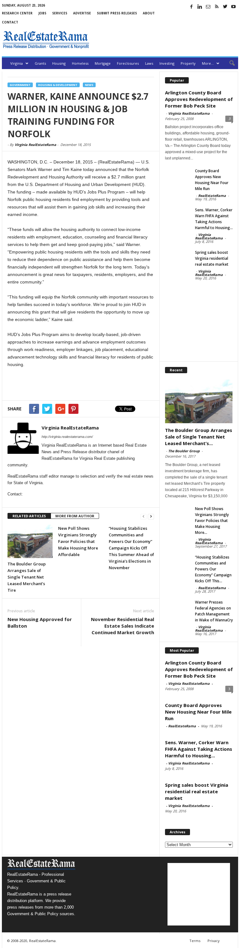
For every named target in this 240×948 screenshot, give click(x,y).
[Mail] (208, 6)
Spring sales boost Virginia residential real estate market (211, 258)
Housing (59, 63)
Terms (194, 940)
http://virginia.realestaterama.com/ (67, 437)
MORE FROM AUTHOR (74, 516)
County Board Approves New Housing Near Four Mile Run (198, 711)
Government (20, 85)
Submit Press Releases (117, 13)
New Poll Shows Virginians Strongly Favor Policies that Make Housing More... (212, 520)
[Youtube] (233, 6)
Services (59, 13)
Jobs (42, 13)
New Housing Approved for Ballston (40, 622)
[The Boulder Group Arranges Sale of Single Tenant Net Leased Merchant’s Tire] (30, 541)
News (89, 85)
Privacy (214, 940)
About (149, 13)
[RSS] (216, 6)
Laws (149, 63)
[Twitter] (225, 6)
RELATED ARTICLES (29, 516)
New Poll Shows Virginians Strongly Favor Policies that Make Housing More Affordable (78, 541)
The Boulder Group (184, 451)
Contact (10, 22)
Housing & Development (58, 85)
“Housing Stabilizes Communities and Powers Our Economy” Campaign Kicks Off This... (213, 569)
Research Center (17, 13)
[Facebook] (191, 6)
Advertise (82, 13)
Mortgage (103, 63)
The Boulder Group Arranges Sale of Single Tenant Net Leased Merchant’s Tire (27, 577)
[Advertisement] (165, 39)
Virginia (16, 63)
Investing (166, 63)
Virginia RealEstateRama (35, 144)
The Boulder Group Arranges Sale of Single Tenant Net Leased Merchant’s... (198, 436)
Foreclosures (128, 63)
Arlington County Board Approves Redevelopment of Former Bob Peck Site (199, 99)
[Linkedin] (199, 6)
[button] (229, 63)
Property (188, 63)
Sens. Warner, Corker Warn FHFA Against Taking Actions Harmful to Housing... (198, 749)
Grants (40, 63)
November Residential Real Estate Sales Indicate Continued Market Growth (122, 625)
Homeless (80, 63)
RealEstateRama (212, 195)
